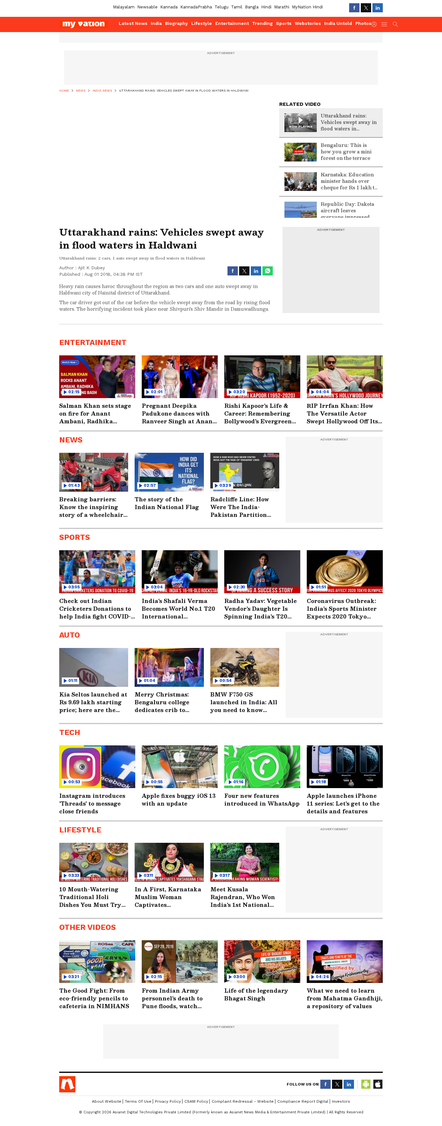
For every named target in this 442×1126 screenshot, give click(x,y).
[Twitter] (366, 7)
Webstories (308, 23)
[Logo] (86, 24)
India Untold (338, 23)
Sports (284, 23)
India (156, 23)
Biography (176, 23)
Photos (363, 23)
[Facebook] (354, 7)
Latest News (133, 23)
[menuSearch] (395, 24)
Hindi (266, 7)
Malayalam (124, 7)
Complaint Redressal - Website (243, 1101)
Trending (262, 23)
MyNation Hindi (307, 7)
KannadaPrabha (196, 7)
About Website (106, 1101)
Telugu (221, 7)
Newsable (147, 7)
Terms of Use (138, 1101)
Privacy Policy (168, 1101)
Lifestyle (201, 23)
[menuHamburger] (384, 24)
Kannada (169, 7)
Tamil (236, 7)
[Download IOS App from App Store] (377, 1084)
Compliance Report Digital (302, 1101)
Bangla (252, 7)
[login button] (375, 24)
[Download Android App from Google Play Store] (366, 1084)
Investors (341, 1101)
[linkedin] (377, 7)
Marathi (281, 7)
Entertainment (232, 23)
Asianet (67, 1084)
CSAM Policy (196, 1101)
